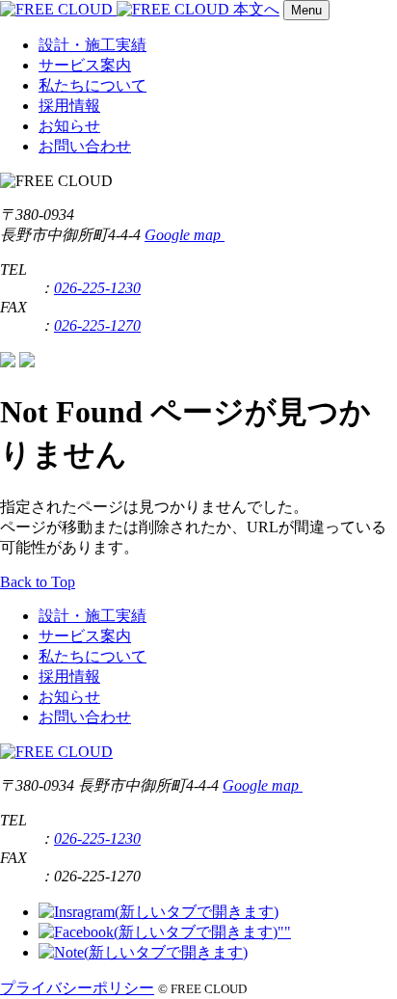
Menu (306, 10)
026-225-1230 (97, 288)
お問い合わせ (85, 146)
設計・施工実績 (92, 45)
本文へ (256, 9)
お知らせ (69, 126)
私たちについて (92, 85)
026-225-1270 (97, 325)
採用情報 (69, 105)
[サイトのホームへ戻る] (116, 9)
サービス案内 (85, 65)
